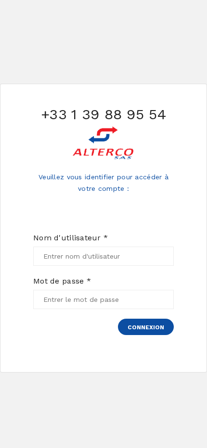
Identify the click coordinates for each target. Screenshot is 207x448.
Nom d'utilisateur (70, 238)
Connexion (146, 327)
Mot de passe (62, 281)
